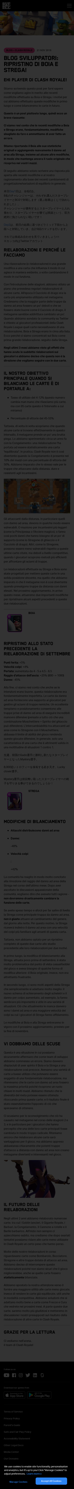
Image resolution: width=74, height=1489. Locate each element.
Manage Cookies (18, 1481)
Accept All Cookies (51, 1481)
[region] (37, 1475)
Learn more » (34, 1473)
